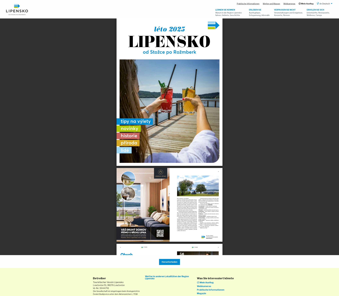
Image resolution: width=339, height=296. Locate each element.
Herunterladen (169, 262)
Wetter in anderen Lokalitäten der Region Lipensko (167, 277)
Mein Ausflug (206, 282)
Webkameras (204, 286)
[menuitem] (324, 3)
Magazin (201, 293)
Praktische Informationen (210, 290)
